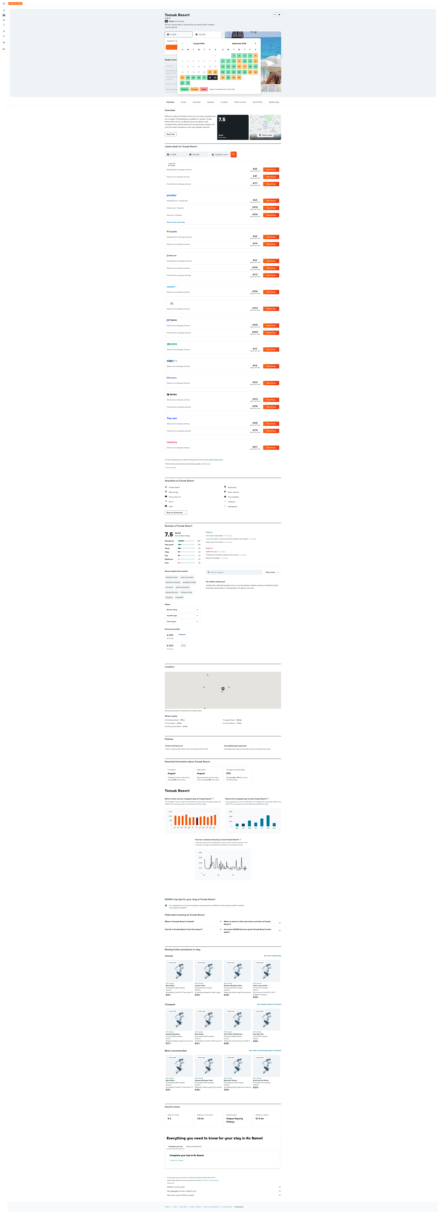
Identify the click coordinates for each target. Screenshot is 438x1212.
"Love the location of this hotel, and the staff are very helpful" (231, 539)
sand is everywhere (182, 587)
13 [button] (204, 66)
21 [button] (210, 72)
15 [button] (215, 66)
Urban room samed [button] (260, 985)
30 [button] (182, 83)
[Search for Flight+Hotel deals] (4, 25)
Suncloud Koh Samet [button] (261, 1080)
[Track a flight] (4, 36)
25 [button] (193, 77)
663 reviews (179, 21)
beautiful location (172, 577)
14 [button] (210, 66)
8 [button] (215, 61)
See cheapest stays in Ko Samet (269, 1004)
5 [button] (198, 61)
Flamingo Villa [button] (258, 1034)
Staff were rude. (215, 552)
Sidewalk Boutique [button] (173, 1034)
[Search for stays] (4, 15)
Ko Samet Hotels (227, 1207)
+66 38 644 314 (171, 27)
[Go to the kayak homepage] (15, 3)
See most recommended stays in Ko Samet (265, 1050)
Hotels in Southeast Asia (211, 1207)
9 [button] (182, 66)
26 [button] (199, 77)
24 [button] (188, 77)
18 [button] (193, 72)
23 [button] (182, 77)
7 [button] (209, 61)
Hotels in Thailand (195, 1207)
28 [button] (210, 77)
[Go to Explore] (4, 31)
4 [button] (193, 61)
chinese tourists (186, 592)
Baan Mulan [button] (170, 985)
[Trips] (4, 42)
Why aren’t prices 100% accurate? (180, 1195)
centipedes (179, 597)
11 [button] (193, 66)
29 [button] (215, 77)
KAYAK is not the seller (176, 1187)
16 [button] (182, 72)
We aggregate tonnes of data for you (181, 1191)
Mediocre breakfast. (217, 558)
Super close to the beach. (219, 542)
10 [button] (188, 66)
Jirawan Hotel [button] (200, 985)
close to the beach (187, 577)
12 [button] (199, 66)
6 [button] (204, 61)
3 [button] (187, 61)
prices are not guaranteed (210, 1180)
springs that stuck (172, 592)
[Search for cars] (4, 20)
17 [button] (188, 72)
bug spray (169, 597)
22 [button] (215, 72)
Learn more (218, 460)
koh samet (169, 587)
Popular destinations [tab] (194, 1146)
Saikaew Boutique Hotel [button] (233, 985)
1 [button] (215, 55)
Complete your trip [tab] (175, 1146)
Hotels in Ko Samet (176, 1160)
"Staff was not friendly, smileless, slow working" (226, 555)
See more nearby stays (272, 956)
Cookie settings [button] (170, 467)
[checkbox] (176, 636)
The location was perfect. (219, 536)
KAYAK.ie (167, 1207)
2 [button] (182, 61)
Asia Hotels (183, 1207)
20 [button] (204, 72)
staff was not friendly (173, 582)
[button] (3, 3)
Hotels (175, 1207)
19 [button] (199, 72)
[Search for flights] (4, 10)
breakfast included (189, 582)
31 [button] (188, 83)
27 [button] (204, 77)
